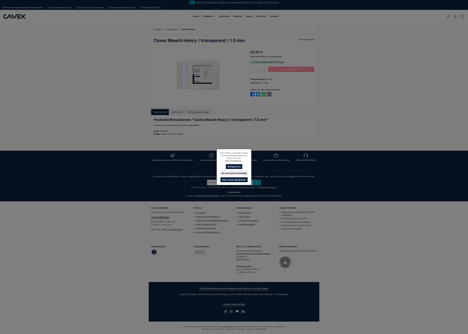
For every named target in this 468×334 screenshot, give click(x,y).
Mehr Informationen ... (234, 161)
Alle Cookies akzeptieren (234, 180)
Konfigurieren (234, 166)
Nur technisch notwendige (234, 173)
